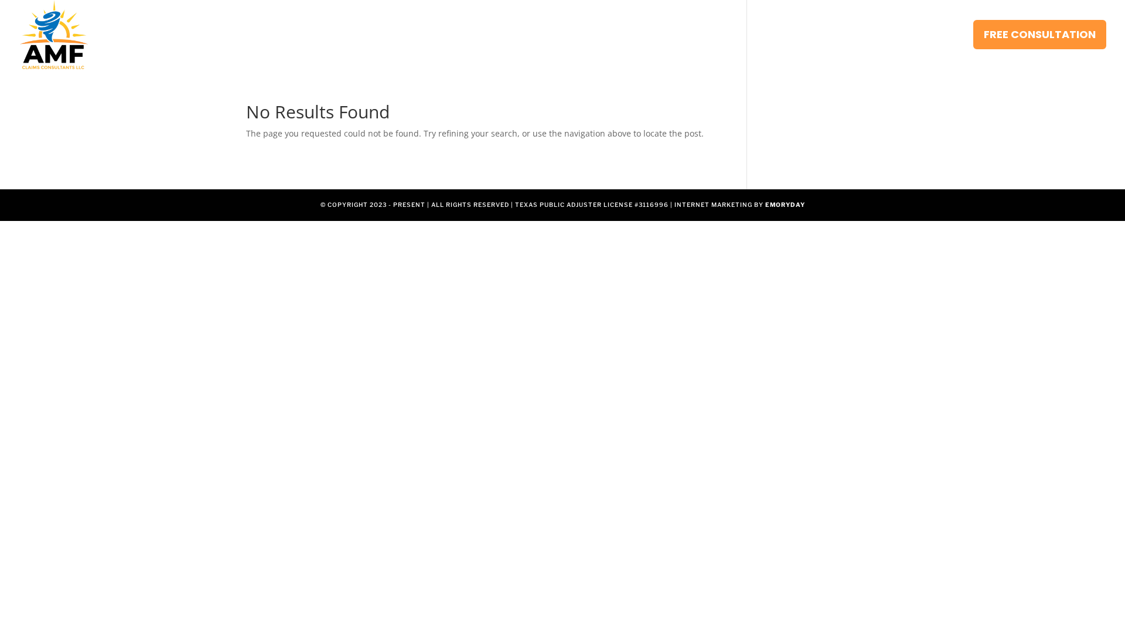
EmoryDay (785, 204)
